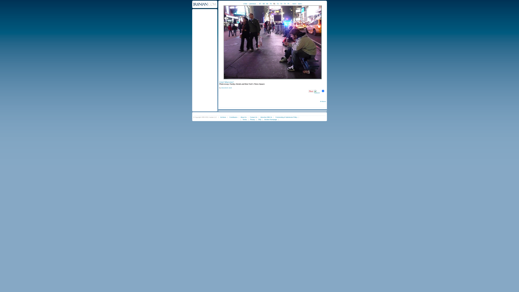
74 (285, 4)
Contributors (233, 117)
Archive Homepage (270, 119)
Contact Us (253, 117)
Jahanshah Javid (226, 88)
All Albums (323, 101)
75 (288, 4)
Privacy (252, 119)
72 (278, 4)
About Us (244, 117)
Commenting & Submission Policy (286, 117)
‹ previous (252, 4)
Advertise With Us (266, 117)
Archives (223, 117)
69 (267, 4)
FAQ (259, 119)
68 (264, 4)
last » (300, 4)
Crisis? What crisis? (226, 82)
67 (260, 4)
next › (294, 4)
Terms (245, 119)
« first (245, 4)
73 (281, 4)
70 (271, 4)
